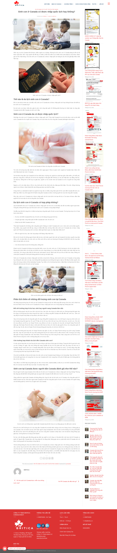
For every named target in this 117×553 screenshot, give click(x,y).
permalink (68, 463)
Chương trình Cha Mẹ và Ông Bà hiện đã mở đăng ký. (96, 430)
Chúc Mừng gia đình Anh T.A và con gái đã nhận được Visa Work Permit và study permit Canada (94, 221)
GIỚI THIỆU (47, 4)
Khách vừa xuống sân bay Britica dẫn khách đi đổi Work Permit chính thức (93, 170)
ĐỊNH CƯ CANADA (56, 4)
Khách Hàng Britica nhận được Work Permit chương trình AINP (94, 391)
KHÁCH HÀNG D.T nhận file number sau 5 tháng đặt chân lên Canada (94, 38)
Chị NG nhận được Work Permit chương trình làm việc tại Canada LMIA (94, 188)
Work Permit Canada (45, 550)
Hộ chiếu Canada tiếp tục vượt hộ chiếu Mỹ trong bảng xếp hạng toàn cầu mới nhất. (96, 469)
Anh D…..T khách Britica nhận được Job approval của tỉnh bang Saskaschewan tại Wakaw (94, 255)
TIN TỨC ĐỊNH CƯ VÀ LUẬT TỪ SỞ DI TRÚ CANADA (46, 9)
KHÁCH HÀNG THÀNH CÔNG (83, 4)
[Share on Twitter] (44, 458)
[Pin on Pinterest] (49, 458)
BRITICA (54, 16)
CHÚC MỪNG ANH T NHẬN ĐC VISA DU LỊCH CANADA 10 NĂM (94, 415)
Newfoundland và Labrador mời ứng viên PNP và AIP (96, 490)
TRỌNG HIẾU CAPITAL (43, 532)
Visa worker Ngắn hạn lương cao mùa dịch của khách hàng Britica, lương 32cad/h (94, 339)
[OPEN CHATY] (4, 548)
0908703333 (41, 517)
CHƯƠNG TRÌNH (68, 4)
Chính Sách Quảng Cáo (66, 531)
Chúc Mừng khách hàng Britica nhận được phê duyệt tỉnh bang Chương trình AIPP (93, 371)
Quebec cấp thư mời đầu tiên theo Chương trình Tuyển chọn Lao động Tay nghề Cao (96, 437)
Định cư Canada (36, 550)
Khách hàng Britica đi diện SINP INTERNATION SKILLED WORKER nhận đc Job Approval (94, 319)
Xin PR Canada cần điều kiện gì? (67, 481)
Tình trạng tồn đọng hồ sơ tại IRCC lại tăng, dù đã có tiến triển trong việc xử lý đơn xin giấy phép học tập (96, 460)
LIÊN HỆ (101, 4)
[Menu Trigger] (108, 3)
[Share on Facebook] (41, 458)
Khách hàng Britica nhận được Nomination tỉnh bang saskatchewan (93, 137)
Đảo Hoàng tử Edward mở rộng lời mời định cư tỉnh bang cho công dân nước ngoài (96, 498)
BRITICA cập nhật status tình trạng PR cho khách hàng (93, 104)
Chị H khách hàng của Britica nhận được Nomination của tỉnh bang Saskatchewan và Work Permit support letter (94, 283)
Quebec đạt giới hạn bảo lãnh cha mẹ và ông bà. (96, 476)
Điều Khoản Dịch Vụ (65, 528)
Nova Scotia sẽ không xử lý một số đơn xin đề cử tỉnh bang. (96, 445)
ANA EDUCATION (42, 538)
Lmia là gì (53, 550)
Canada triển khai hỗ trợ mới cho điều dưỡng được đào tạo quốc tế (96, 452)
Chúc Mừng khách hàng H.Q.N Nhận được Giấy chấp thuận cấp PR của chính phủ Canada (94, 72)
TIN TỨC (94, 4)
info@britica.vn (88, 521)
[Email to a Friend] (46, 458)
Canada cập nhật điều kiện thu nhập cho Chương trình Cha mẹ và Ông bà (96, 483)
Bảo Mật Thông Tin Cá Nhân (68, 535)
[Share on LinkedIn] (52, 458)
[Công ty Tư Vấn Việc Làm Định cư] (22, 3)
